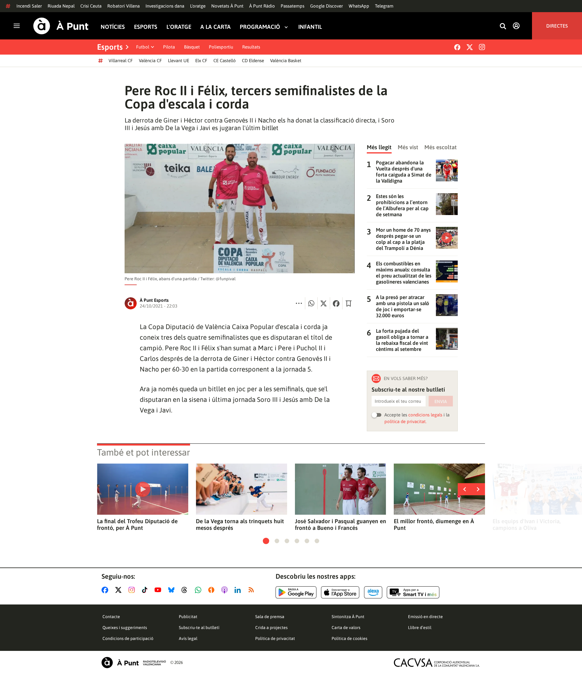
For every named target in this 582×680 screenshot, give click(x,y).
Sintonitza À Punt (348, 616)
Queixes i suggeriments (124, 627)
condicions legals (425, 414)
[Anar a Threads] (186, 590)
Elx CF (201, 60)
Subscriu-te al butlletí (199, 627)
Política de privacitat (275, 638)
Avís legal (188, 638)
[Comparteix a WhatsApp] (311, 303)
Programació (260, 27)
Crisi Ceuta (91, 5)
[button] (266, 541)
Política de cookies (349, 638)
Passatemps (292, 5)
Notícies (113, 27)
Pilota (169, 46)
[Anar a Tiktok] (146, 590)
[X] (470, 47)
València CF (150, 60)
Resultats (251, 46)
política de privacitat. (405, 421)
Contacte (111, 616)
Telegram (384, 5)
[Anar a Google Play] (296, 592)
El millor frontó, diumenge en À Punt (434, 524)
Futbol (142, 46)
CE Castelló (224, 60)
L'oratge (198, 5)
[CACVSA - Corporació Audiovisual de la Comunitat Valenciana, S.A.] (436, 662)
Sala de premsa (269, 616)
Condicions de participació (127, 638)
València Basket (285, 60)
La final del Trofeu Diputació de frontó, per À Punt (137, 524)
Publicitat (188, 616)
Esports (145, 27)
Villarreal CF (121, 60)
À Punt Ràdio (262, 5)
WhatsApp (359, 5)
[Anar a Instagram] (133, 590)
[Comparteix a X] (324, 303)
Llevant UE (178, 60)
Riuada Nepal (61, 5)
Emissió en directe (425, 616)
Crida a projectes (271, 627)
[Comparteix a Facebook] (336, 303)
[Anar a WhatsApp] (199, 590)
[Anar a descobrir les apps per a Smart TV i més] (413, 592)
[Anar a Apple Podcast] (225, 590)
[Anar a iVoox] (212, 590)
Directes (557, 26)
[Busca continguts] (503, 26)
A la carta (215, 27)
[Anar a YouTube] (159, 590)
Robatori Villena (123, 5)
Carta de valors (346, 627)
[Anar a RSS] (252, 590)
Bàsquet (192, 46)
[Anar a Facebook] (106, 590)
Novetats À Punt (227, 5)
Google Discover (326, 5)
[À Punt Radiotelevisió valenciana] (134, 662)
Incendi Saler (29, 5)
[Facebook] (457, 47)
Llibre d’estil (419, 627)
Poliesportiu (221, 46)
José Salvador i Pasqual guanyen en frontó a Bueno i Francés (340, 524)
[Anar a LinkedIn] (239, 590)
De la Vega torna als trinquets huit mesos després (240, 524)
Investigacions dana (165, 5)
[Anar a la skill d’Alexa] (373, 592)
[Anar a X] (119, 590)
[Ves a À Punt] (61, 26)
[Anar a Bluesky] (172, 590)
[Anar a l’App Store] (340, 592)
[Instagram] (482, 47)
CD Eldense (253, 60)
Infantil (310, 27)
